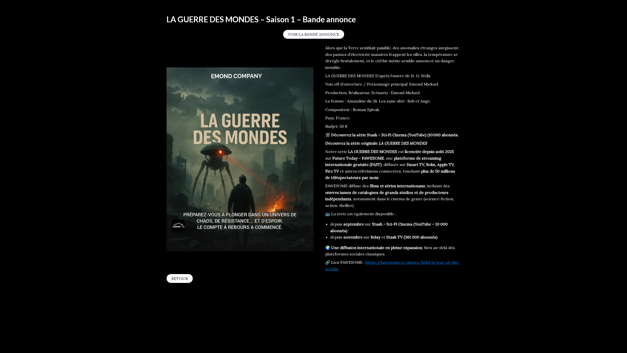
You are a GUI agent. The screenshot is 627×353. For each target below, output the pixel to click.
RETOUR (179, 278)
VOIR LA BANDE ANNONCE (313, 34)
